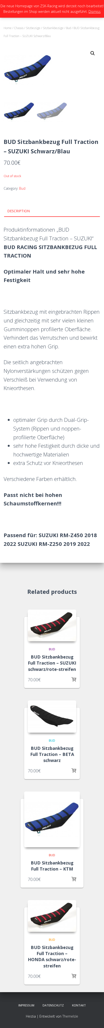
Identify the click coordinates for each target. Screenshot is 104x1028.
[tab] (52, 211)
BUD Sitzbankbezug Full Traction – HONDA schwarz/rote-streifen (52, 956)
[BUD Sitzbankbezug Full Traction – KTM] (52, 819)
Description (18, 211)
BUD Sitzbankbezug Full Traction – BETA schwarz (52, 754)
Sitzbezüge (33, 28)
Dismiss (95, 11)
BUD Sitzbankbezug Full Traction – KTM (52, 866)
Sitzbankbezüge (53, 28)
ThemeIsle (70, 1016)
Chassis (18, 28)
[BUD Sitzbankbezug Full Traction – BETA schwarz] (52, 716)
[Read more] (73, 679)
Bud (68, 28)
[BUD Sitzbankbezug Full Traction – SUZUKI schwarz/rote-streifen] (52, 625)
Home (8, 28)
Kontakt (79, 1005)
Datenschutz (53, 1005)
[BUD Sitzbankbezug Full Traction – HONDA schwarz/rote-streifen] (52, 916)
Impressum (26, 1005)
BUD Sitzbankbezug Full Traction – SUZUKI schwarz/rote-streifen (52, 663)
